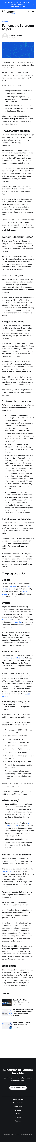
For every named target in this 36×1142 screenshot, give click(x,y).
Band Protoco (7, 620)
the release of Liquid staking (13, 658)
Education (5, 22)
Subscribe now (19, 1088)
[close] (33, 4)
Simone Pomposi (15, 35)
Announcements (18, 1103)
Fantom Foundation (18, 1099)
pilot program (7, 871)
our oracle (10, 627)
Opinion (18, 1113)
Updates (18, 1121)
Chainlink (18, 622)
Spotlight (18, 1117)
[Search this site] (29, 11)
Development (18, 1106)
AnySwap (13, 586)
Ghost (30, 1134)
